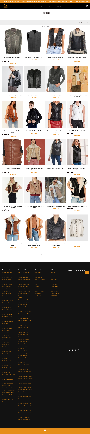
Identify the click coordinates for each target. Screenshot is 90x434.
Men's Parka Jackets (6, 307)
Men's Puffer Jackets (6, 288)
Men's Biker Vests (6, 353)
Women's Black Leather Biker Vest (56, 57)
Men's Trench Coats (6, 332)
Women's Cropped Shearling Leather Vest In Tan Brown (77, 95)
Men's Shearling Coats (7, 328)
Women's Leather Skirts (23, 373)
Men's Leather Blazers (7, 295)
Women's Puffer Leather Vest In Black (55, 168)
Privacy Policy (53, 279)
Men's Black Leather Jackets (8, 372)
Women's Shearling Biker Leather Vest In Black (77, 169)
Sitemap (4, 404)
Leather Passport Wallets (40, 279)
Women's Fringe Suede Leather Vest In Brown (12, 131)
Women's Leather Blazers (23, 293)
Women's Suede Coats (23, 332)
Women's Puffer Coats (23, 336)
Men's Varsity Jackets (6, 291)
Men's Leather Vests (6, 349)
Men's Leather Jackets (7, 277)
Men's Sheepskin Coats (7, 339)
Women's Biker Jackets (23, 277)
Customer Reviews (55, 291)
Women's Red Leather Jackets (24, 396)
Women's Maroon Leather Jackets (25, 401)
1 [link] (41, 254)
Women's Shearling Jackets (24, 279)
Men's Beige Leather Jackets (8, 385)
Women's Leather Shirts (23, 364)
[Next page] (48, 254)
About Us (53, 272)
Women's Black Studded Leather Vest (34, 95)
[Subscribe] (87, 272)
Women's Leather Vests (23, 350)
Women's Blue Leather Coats (24, 421)
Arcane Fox (46, 432)
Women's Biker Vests (22, 355)
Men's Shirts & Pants (6, 367)
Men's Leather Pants (6, 365)
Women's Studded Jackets (24, 291)
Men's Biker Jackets (6, 279)
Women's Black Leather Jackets (25, 376)
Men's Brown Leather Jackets (8, 374)
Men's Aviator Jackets (7, 302)
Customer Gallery (38, 293)
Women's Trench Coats (23, 334)
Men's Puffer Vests (6, 356)
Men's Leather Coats (6, 326)
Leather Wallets (38, 272)
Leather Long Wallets (39, 274)
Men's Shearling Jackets (7, 281)
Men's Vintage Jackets (7, 314)
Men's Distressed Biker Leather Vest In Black (12, 58)
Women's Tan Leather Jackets (24, 387)
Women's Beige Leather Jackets (25, 389)
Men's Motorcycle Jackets (7, 312)
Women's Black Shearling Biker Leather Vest (77, 58)
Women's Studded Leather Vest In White (77, 244)
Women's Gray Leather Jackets (25, 380)
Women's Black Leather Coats (24, 405)
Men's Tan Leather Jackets (8, 383)
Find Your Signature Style (7, 272)
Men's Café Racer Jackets (7, 309)
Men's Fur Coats (5, 342)
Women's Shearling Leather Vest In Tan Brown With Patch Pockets (34, 244)
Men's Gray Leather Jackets (8, 376)
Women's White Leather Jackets (25, 391)
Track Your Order (54, 286)
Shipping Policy (54, 284)
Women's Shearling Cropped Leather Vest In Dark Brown (12, 207)
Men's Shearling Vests (7, 351)
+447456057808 (54, 295)
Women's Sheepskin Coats (24, 341)
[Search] (81, 6)
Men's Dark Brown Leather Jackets (8, 380)
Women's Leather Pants (23, 367)
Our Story (37, 288)
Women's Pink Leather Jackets (24, 398)
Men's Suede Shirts (6, 363)
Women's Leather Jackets (23, 274)
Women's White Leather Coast (24, 415)
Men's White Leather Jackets (8, 387)
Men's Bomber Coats (6, 337)
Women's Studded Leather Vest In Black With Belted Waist (56, 244)
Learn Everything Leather (40, 295)
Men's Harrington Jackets (7, 321)
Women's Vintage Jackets (23, 313)
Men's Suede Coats (6, 330)
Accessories (37, 286)
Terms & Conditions (55, 281)
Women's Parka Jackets (23, 306)
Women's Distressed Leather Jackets (24, 296)
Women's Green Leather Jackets (25, 394)
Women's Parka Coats (23, 346)
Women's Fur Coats (22, 343)
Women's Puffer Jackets (23, 286)
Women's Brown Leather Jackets (25, 378)
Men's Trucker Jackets (7, 319)
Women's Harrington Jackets (24, 320)
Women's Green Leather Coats (24, 417)
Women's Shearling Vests (23, 353)
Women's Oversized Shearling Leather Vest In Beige (34, 169)
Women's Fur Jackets (22, 304)
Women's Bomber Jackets (23, 281)
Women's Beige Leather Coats (24, 410)
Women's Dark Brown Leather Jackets (24, 384)
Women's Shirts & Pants (23, 369)
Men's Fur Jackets (6, 305)
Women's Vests (21, 362)
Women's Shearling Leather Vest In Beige (56, 206)
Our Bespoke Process (39, 291)
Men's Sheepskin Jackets (7, 300)
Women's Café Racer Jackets (24, 309)
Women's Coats (21, 348)
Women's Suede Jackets (23, 284)
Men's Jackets (5, 323)
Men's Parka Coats (6, 344)
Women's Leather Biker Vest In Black (34, 130)
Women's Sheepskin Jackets (24, 299)
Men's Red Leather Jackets (8, 392)
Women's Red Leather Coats (24, 419)
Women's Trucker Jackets (23, 318)
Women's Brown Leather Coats (25, 408)
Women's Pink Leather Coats (24, 412)
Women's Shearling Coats (23, 329)
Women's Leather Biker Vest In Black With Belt (55, 131)
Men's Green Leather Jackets (8, 390)
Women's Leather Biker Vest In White (77, 130)
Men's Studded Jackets (7, 293)
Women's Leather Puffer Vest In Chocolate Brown (13, 169)
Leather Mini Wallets (39, 277)
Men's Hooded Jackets (7, 316)
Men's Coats (4, 346)
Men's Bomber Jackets (7, 284)
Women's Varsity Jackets (23, 288)
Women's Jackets (22, 325)
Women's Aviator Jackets (23, 302)
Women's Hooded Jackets (23, 316)
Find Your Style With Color (8, 274)
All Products (5, 401)
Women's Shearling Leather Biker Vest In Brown (34, 207)
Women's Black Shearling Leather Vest (13, 95)
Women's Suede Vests (23, 360)
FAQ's (52, 277)
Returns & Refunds (55, 288)
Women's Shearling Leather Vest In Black (77, 206)
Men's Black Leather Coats (8, 394)
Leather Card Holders (39, 281)
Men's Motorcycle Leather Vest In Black (34, 57)
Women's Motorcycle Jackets (24, 311)
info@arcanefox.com (55, 293)
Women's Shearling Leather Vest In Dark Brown (13, 244)
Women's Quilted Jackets (23, 322)
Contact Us (53, 274)
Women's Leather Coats (23, 327)
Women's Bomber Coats (23, 339)
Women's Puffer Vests (23, 357)
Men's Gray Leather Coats (7, 399)
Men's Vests (4, 358)
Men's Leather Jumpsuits (7, 370)
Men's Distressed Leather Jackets (9, 298)
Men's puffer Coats (6, 335)
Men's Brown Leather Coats (8, 397)
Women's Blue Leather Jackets (25, 403)
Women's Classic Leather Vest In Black (55, 95)
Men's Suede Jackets (6, 286)
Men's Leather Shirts (6, 360)
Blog (36, 284)
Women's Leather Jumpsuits (24, 371)
